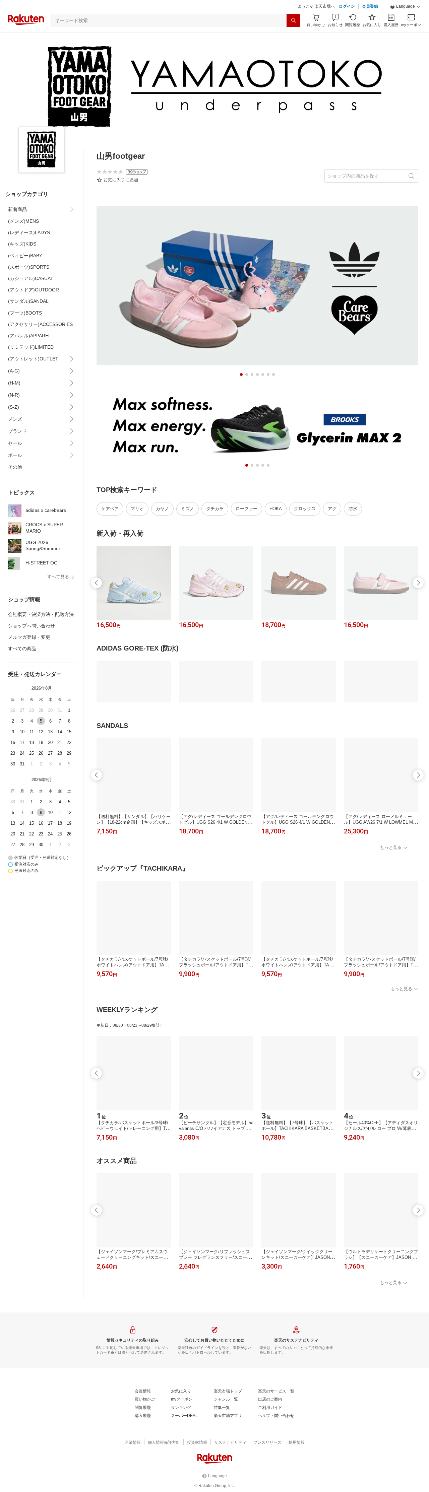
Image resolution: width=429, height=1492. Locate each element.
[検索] (293, 20)
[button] (405, 7)
